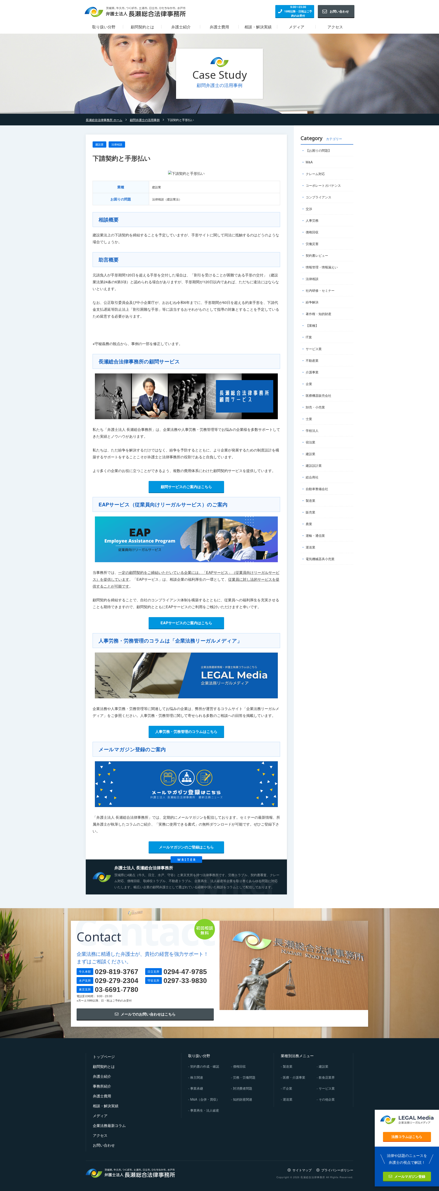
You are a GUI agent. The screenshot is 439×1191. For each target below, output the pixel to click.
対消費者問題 (242, 1088)
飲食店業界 (327, 1077)
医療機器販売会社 (318, 395)
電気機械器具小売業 (320, 558)
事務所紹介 (102, 1086)
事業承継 (196, 1088)
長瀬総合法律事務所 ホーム (104, 120)
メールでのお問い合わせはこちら (148, 1014)
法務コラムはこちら (406, 1136)
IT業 (309, 337)
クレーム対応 (315, 173)
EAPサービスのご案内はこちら (186, 622)
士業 (309, 418)
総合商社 (312, 477)
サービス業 (314, 348)
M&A (309, 162)
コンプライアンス (318, 197)
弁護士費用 (102, 1096)
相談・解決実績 (105, 1105)
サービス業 (327, 1088)
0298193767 (116, 971)
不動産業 (312, 360)
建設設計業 (314, 465)
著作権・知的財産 (318, 313)
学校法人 (312, 430)
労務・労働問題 (244, 1077)
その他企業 (327, 1099)
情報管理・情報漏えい (322, 267)
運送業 (310, 547)
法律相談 (116, 144)
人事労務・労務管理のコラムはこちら (186, 731)
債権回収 (312, 232)
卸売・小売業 (315, 407)
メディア (100, 1115)
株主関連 (196, 1077)
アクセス (100, 1135)
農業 (309, 523)
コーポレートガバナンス (323, 185)
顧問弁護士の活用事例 (145, 120)
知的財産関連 (242, 1099)
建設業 (99, 144)
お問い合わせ (339, 11)
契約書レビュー (317, 255)
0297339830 (185, 980)
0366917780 (116, 989)
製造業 (310, 500)
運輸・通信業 (315, 535)
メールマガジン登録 (409, 1176)
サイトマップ (302, 1170)
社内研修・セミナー (320, 290)
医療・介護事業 (294, 1077)
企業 (309, 383)
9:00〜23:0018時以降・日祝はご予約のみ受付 (298, 11)
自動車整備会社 (317, 488)
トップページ (104, 1056)
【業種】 (312, 325)
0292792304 (116, 980)
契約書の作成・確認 (204, 1066)
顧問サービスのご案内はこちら (186, 486)
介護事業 (312, 372)
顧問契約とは (104, 1066)
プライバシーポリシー (337, 1170)
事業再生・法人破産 (204, 1110)
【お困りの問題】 (318, 150)
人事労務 (312, 220)
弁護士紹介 (102, 1076)
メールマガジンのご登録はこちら (186, 847)
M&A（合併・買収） (205, 1099)
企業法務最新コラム (109, 1125)
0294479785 (185, 971)
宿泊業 (310, 442)
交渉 (309, 208)
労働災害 (312, 243)
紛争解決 (312, 302)
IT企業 (287, 1088)
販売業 (310, 512)
